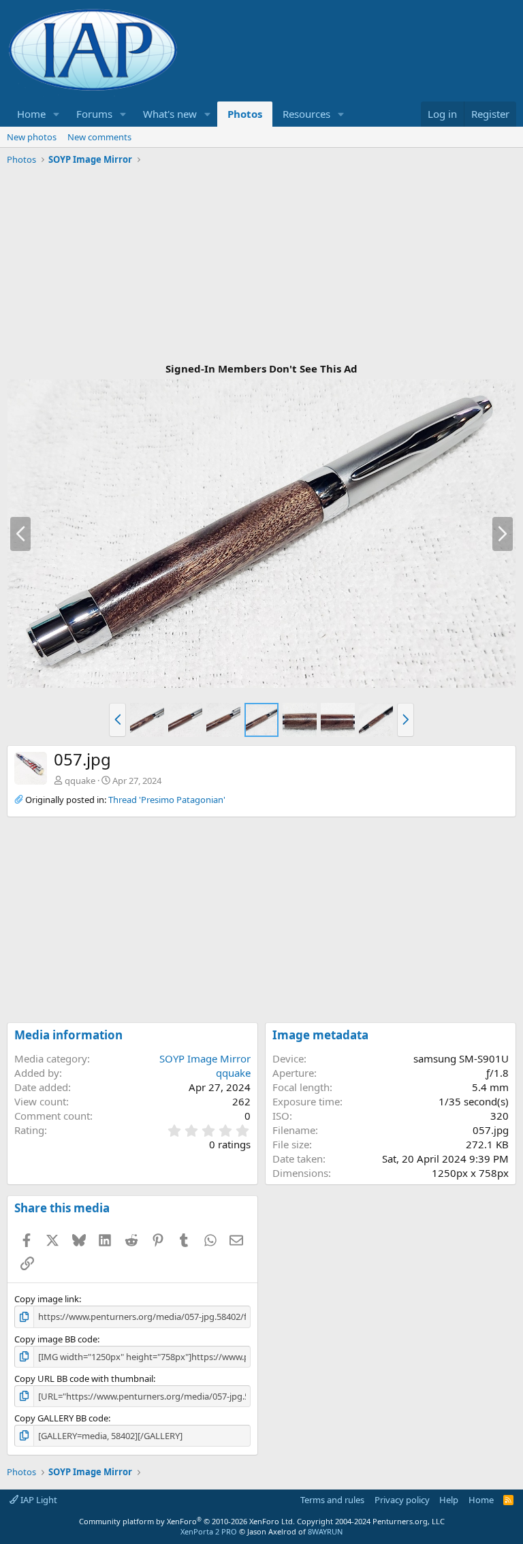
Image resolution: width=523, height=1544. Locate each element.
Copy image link (46, 1299)
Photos (244, 114)
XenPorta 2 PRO (208, 1531)
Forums (94, 114)
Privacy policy (402, 1500)
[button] (56, 114)
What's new (170, 114)
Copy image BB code (55, 1339)
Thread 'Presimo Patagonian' (166, 799)
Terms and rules (332, 1500)
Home (31, 114)
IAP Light (37, 1500)
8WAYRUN (325, 1531)
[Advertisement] (261, 265)
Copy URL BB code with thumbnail (83, 1378)
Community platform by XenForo (187, 1521)
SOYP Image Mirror (205, 1058)
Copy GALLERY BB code (61, 1418)
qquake (80, 780)
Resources (306, 114)
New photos (32, 137)
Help (448, 1500)
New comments (99, 137)
